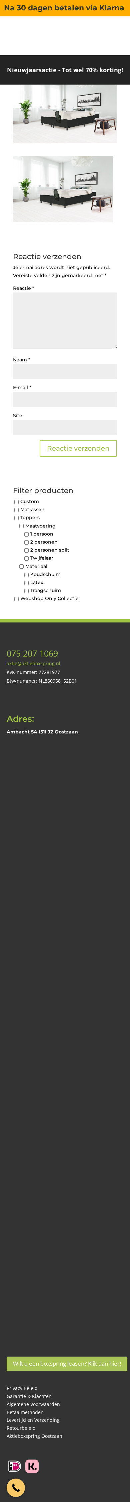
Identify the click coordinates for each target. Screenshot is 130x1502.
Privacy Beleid (22, 1388)
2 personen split (49, 550)
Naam (21, 360)
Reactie (23, 288)
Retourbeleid (21, 1428)
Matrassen (32, 510)
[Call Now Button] (16, 1488)
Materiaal (36, 566)
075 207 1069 (32, 653)
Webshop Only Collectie (49, 599)
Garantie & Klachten (29, 1396)
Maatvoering (40, 526)
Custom (29, 501)
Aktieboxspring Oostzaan (34, 1436)
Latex (36, 582)
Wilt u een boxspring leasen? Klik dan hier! (67, 1363)
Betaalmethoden (25, 1412)
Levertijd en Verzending (33, 1420)
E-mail (22, 387)
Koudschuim (45, 574)
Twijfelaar (41, 558)
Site (17, 416)
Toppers (30, 518)
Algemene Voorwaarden (33, 1404)
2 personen (44, 542)
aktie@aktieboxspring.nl (33, 663)
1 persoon (41, 534)
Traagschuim (45, 591)
